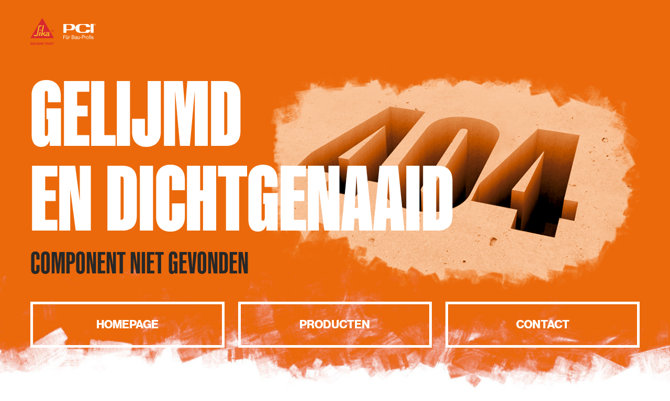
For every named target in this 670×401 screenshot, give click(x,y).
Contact (543, 324)
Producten (334, 324)
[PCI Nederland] (63, 43)
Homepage (127, 324)
